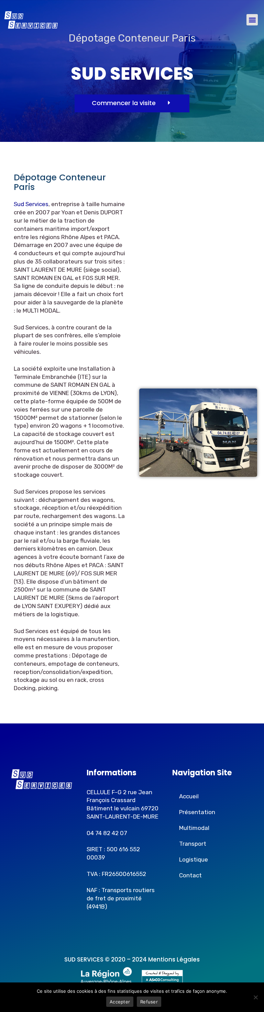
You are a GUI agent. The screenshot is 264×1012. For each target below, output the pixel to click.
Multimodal (194, 827)
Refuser (149, 1001)
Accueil (189, 796)
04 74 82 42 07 (107, 833)
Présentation (197, 812)
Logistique (193, 859)
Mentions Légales (174, 959)
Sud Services (31, 204)
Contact (190, 875)
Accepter (120, 1001)
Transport (192, 843)
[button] (252, 19)
